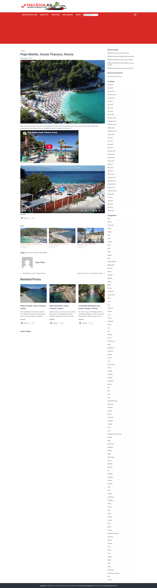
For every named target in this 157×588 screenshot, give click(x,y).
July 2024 (110, 138)
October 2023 (111, 158)
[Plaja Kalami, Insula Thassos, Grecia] (62, 235)
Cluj (108, 305)
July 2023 (110, 164)
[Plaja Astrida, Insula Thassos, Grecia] (90, 235)
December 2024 (112, 121)
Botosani (110, 268)
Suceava (110, 530)
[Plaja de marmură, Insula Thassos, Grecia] (33, 235)
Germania (110, 351)
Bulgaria (110, 278)
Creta (109, 315)
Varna (109, 563)
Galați (109, 344)
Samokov (110, 494)
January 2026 (111, 91)
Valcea (109, 560)
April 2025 (110, 111)
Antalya (110, 232)
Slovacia (110, 520)
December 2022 (112, 181)
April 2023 (110, 171)
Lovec (109, 427)
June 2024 (110, 141)
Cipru (109, 301)
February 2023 (111, 177)
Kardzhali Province (112, 401)
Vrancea (110, 580)
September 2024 (112, 131)
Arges (109, 238)
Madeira (110, 437)
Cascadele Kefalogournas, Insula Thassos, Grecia (89, 307)
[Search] (135, 14)
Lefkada (110, 424)
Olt (108, 470)
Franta (109, 338)
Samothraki (111, 497)
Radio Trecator (68, 15)
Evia (109, 331)
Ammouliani (111, 225)
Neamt (109, 460)
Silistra (109, 513)
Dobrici (109, 325)
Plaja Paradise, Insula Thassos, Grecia (33, 307)
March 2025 (111, 114)
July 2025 (110, 101)
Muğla (109, 454)
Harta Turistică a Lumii (29, 15)
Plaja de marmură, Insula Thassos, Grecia (31, 244)
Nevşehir (110, 464)
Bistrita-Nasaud (112, 262)
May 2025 (110, 108)
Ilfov (109, 391)
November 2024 (112, 124)
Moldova (110, 451)
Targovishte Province (113, 533)
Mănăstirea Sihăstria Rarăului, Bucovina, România (121, 56)
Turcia (109, 553)
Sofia (109, 523)
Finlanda (110, 335)
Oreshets (110, 474)
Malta (109, 441)
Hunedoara (110, 381)
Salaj (109, 490)
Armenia (110, 242)
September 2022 (112, 191)
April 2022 (110, 207)
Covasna (110, 311)
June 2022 (110, 201)
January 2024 (111, 154)
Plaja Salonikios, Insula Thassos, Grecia (59, 307)
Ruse (109, 487)
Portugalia (110, 477)
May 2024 (110, 144)
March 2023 (111, 174)
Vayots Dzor (111, 570)
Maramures (111, 444)
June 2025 (110, 105)
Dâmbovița (110, 321)
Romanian (88, 14)
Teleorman (110, 537)
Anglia (109, 228)
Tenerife (110, 540)
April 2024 (110, 148)
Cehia (109, 298)
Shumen (110, 507)
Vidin (109, 577)
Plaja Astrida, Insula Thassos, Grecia (86, 244)
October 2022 (111, 187)
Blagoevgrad (111, 265)
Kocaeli (109, 414)
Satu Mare (110, 500)
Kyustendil (110, 417)
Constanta (110, 308)
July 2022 (110, 197)
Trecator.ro (55, 15)
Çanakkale (110, 291)
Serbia (109, 504)
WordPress (113, 585)
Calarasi (110, 288)
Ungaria (110, 557)
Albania (109, 222)
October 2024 (111, 128)
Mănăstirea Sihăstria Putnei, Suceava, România (120, 60)
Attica (109, 245)
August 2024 (111, 134)
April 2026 (110, 88)
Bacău (109, 252)
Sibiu (109, 510)
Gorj (109, 361)
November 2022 (112, 184)
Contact (78, 15)
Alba (109, 219)
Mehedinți (110, 447)
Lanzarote (110, 421)
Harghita (110, 378)
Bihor (109, 258)
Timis (109, 547)
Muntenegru (111, 457)
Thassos (22, 51)
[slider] (52, 211)
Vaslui (109, 567)
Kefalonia (110, 407)
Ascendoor (98, 585)
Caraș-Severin (111, 295)
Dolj (109, 328)
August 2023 (111, 161)
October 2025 (111, 98)
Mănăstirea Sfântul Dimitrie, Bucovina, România (120, 68)
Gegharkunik (111, 348)
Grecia (27, 252)
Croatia (109, 318)
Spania (109, 527)
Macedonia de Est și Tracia (115, 434)
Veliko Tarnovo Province (114, 573)
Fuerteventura (111, 341)
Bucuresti (110, 275)
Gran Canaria (111, 364)
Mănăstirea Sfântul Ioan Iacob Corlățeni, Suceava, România (121, 64)
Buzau (109, 285)
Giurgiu (109, 358)
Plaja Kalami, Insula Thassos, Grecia (58, 244)
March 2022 (111, 211)
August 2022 (111, 194)
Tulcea (109, 550)
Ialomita (110, 384)
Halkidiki (110, 371)
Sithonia (110, 517)
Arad (109, 235)
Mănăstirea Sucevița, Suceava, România (118, 53)
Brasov (109, 272)
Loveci (109, 431)
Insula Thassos (34, 252)
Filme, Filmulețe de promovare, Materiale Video (65, 585)
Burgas (109, 281)
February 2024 (111, 151)
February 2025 (111, 118)
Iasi (108, 388)
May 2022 (110, 204)
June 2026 (110, 85)
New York (110, 467)
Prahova (110, 480)
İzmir (109, 397)
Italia (109, 394)
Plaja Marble (43, 252)
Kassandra (110, 404)
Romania (110, 484)
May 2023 (110, 168)
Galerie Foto (44, 15)
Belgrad (110, 255)
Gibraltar (110, 354)
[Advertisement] (78, 31)
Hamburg (110, 374)
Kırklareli (110, 411)
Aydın (109, 248)
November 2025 (112, 95)
